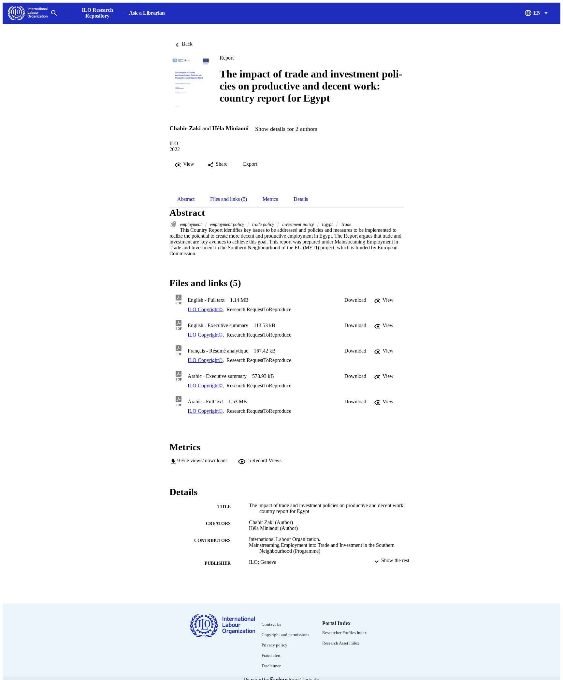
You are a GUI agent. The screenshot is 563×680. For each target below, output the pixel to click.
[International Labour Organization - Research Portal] (28, 13)
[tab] (185, 199)
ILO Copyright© (205, 309)
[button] (355, 300)
